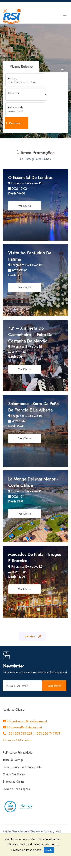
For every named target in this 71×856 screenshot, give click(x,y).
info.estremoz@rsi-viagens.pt (26, 721)
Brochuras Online (13, 782)
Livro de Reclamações (16, 789)
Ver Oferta (24, 206)
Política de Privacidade (17, 753)
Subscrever (54, 686)
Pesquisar (15, 123)
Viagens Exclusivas (22, 67)
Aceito (48, 850)
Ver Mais (30, 636)
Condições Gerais (14, 774)
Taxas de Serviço (13, 760)
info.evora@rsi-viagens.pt (24, 727)
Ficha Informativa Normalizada (22, 767)
